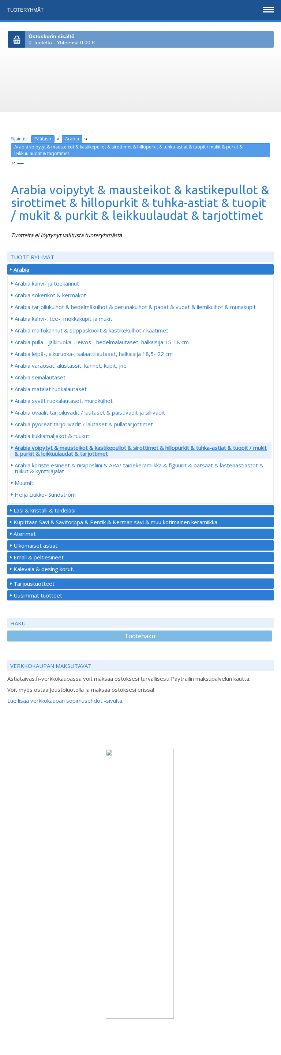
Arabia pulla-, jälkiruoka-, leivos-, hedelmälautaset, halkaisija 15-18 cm (102, 342)
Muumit (24, 482)
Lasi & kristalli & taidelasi (44, 510)
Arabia (72, 139)
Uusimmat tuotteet (38, 595)
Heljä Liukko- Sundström (45, 494)
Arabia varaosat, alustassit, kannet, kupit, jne (71, 365)
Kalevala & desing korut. (44, 569)
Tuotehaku (139, 636)
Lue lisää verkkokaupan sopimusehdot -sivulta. (65, 700)
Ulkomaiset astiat (35, 545)
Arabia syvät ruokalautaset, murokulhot (64, 400)
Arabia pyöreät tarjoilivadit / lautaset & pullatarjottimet (84, 424)
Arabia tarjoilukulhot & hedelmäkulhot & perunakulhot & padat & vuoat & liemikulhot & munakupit (135, 306)
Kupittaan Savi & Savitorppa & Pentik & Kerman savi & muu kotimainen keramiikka (115, 522)
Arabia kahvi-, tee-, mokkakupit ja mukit (63, 318)
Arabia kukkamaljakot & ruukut (52, 436)
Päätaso (42, 139)
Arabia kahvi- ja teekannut (47, 283)
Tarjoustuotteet (34, 583)
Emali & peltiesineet (39, 557)
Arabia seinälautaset (40, 377)
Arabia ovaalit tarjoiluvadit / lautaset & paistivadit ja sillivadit (90, 412)
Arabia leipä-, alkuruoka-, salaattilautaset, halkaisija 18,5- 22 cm (94, 353)
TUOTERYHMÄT (26, 10)
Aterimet (25, 533)
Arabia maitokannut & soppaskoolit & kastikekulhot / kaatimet (91, 330)
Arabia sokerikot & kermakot (50, 295)
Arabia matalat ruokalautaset (51, 389)
